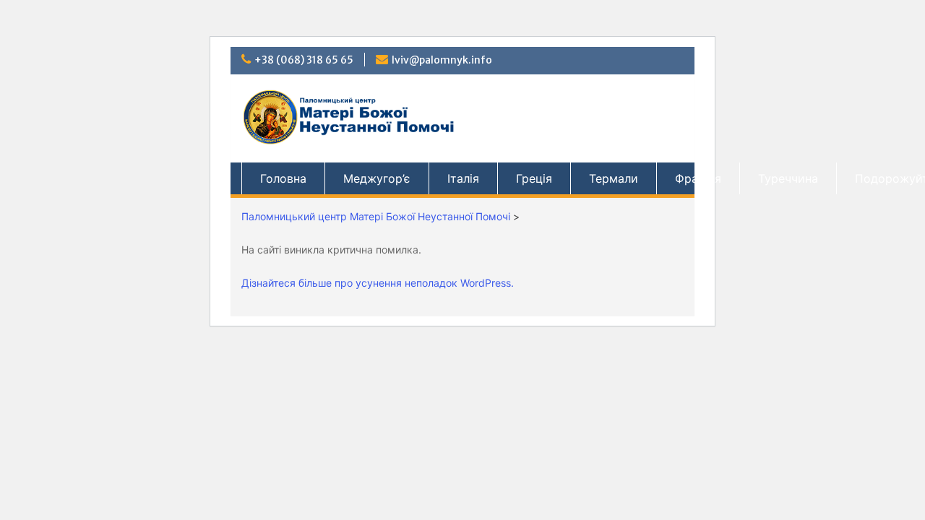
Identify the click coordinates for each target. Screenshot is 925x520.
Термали (613, 178)
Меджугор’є (376, 178)
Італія (463, 178)
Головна (283, 178)
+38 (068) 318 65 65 (303, 59)
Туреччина (788, 178)
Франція (698, 178)
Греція (534, 178)
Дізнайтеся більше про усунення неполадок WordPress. (377, 283)
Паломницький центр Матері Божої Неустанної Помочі (375, 216)
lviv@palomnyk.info (442, 59)
